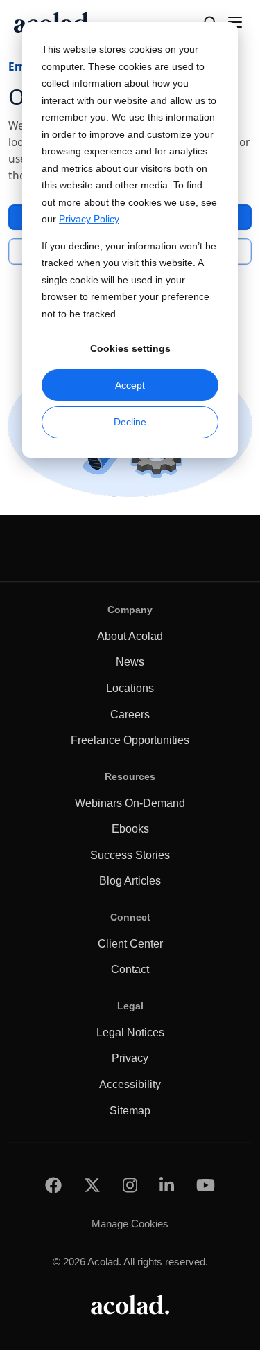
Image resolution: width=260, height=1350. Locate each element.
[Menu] (235, 22)
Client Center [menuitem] (130, 944)
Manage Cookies (130, 1223)
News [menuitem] (130, 662)
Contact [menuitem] (130, 969)
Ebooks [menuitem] (130, 829)
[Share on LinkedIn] (166, 1184)
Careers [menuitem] (130, 714)
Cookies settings (130, 348)
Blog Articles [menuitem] (130, 881)
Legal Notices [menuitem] (130, 1032)
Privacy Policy (89, 219)
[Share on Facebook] (53, 1184)
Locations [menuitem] (130, 688)
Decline (130, 421)
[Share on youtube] (205, 1184)
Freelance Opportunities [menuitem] (130, 740)
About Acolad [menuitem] (130, 636)
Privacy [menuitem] (130, 1058)
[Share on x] (92, 1184)
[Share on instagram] (130, 1184)
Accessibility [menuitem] (130, 1084)
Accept (130, 385)
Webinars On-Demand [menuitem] (130, 803)
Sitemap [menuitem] (130, 1111)
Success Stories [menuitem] (130, 855)
